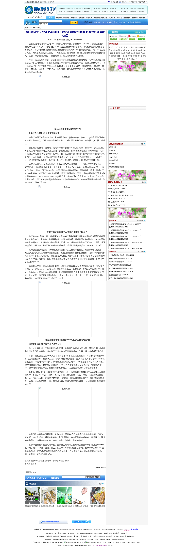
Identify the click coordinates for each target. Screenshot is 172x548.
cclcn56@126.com (118, 542)
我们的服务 (114, 2)
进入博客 (140, 220)
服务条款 (79, 529)
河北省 (131, 47)
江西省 (118, 53)
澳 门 (131, 59)
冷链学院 (78, 8)
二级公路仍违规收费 (48, 506)
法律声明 (71, 529)
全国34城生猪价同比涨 (80, 506)
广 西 (111, 56)
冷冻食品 (133, 8)
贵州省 (125, 56)
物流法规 (113, 11)
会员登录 (36, 2)
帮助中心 (134, 2)
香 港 (126, 59)
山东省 (123, 53)
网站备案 (120, 529)
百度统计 (111, 545)
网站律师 (97, 529)
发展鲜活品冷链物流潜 (64, 506)
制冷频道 (141, 8)
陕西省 (135, 56)
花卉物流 (87, 11)
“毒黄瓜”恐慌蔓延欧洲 (97, 506)
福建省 (140, 50)
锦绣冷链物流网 (48, 529)
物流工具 (62, 11)
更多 (34, 472)
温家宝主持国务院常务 (32, 506)
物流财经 (113, 8)
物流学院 (70, 8)
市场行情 (97, 8)
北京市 (111, 47)
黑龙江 (119, 50)
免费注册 (28, 2)
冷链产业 (97, 11)
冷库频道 (133, 11)
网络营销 (87, 8)
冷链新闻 (105, 8)
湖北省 (133, 53)
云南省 (130, 56)
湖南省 (138, 53)
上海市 (116, 47)
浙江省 (130, 50)
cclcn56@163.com (133, 542)
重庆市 (126, 47)
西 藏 (140, 56)
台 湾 (135, 59)
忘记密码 (43, 2)
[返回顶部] (126, 529)
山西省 (136, 47)
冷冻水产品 (124, 8)
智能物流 (70, 11)
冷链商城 (62, 8)
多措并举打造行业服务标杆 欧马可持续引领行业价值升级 (50, 461)
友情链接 (105, 529)
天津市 (121, 47)
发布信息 (51, 2)
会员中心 (125, 2)
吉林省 (114, 50)
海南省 (115, 56)
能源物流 (78, 11)
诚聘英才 (27, 28)
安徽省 (135, 50)
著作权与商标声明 (61, 529)
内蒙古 (141, 47)
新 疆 (113, 53)
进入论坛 (141, 251)
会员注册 (112, 529)
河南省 (128, 53)
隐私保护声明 (88, 529)
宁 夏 (121, 59)
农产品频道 (124, 11)
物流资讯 (105, 11)
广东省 (143, 53)
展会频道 (141, 11)
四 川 (120, 56)
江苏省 (125, 50)
